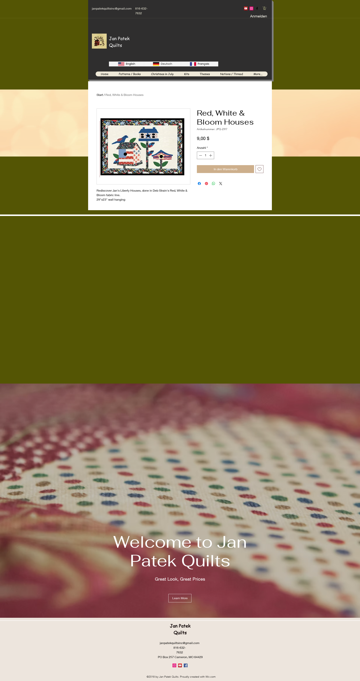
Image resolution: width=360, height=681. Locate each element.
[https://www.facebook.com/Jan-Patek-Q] (257, 8)
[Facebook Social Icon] (186, 665)
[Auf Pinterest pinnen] (206, 183)
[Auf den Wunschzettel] (259, 169)
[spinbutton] (205, 155)
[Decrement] (200, 155)
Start (100, 94)
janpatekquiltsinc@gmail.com (112, 8)
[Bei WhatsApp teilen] (213, 183)
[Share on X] (220, 183)
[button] (265, 8)
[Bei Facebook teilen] (199, 183)
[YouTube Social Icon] (246, 8)
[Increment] (211, 155)
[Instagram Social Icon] (251, 8)
